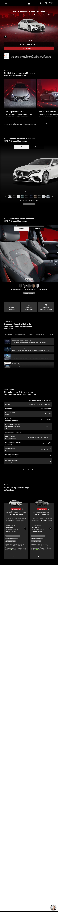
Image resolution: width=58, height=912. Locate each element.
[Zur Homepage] (29, 3)
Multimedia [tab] (8, 334)
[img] (29, 25)
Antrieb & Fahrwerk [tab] (41, 334)
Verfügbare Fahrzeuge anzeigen (29, 44)
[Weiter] (52, 196)
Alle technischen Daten (29, 470)
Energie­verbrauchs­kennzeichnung (44, 57)
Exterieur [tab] (52, 334)
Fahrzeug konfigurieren (29, 48)
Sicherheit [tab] (30, 334)
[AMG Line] (5, 36)
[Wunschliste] (40, 3)
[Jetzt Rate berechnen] (48, 14)
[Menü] (6, 3)
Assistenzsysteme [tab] (20, 334)
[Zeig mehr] (29, 372)
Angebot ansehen (16, 556)
